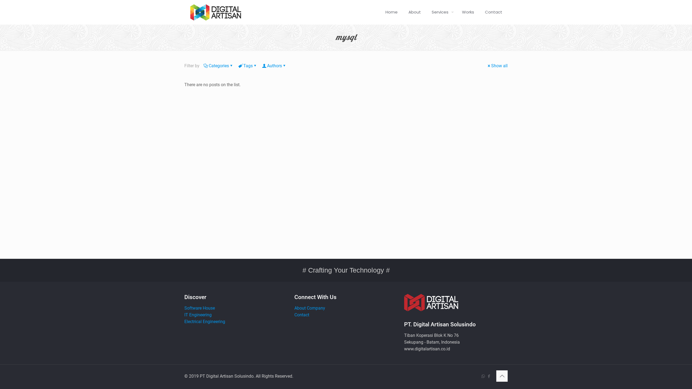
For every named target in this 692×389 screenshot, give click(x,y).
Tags (248, 65)
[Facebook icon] (489, 376)
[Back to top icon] (502, 376)
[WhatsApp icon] (483, 376)
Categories (219, 65)
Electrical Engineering (204, 321)
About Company (309, 308)
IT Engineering (198, 314)
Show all (499, 65)
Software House (199, 308)
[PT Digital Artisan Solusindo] (215, 12)
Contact (301, 314)
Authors (274, 65)
